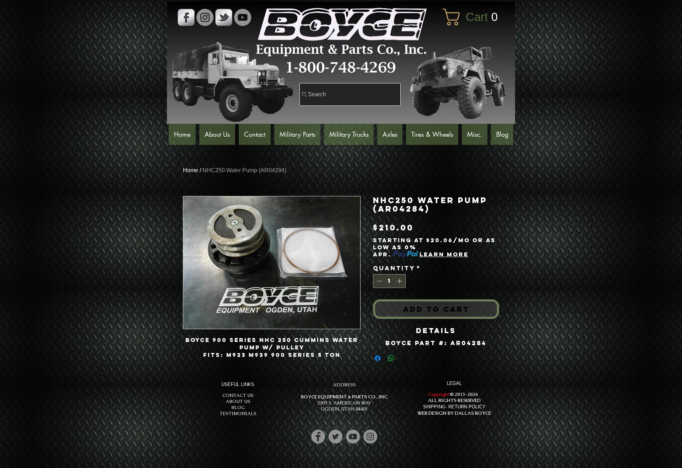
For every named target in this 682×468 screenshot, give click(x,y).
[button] (475, 17)
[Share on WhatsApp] (391, 358)
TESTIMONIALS (238, 413)
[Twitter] (335, 436)
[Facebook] (318, 436)
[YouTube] (242, 17)
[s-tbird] (223, 17)
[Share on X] (404, 358)
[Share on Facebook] (377, 358)
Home (190, 170)
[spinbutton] (389, 281)
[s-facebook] (186, 17)
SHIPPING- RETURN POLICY (454, 406)
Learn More (444, 254)
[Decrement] (379, 281)
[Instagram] (370, 436)
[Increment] (400, 281)
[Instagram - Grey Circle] (204, 17)
